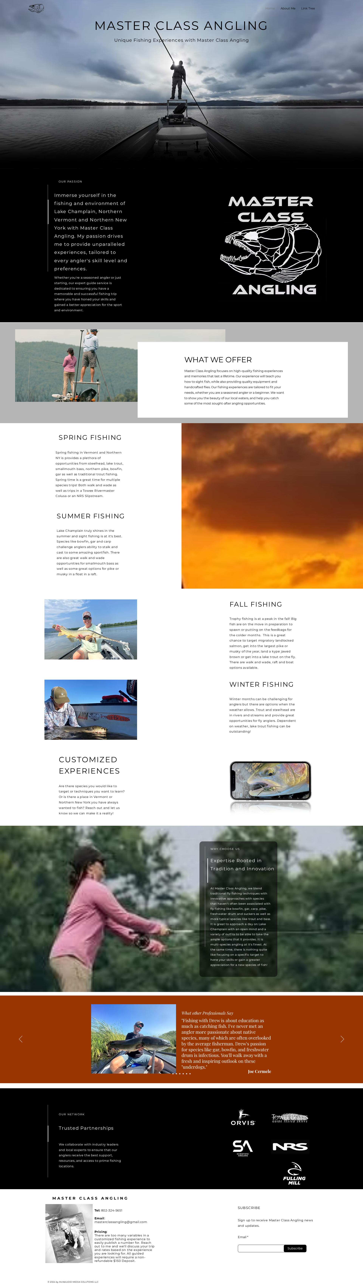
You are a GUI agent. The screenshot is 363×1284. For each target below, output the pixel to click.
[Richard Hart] (179, 1073)
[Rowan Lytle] (176, 1073)
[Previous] (20, 1039)
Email (242, 1237)
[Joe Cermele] (173, 1073)
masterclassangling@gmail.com (121, 1222)
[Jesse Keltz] (183, 1073)
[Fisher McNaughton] (190, 1073)
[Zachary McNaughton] (186, 1073)
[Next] (342, 1039)
